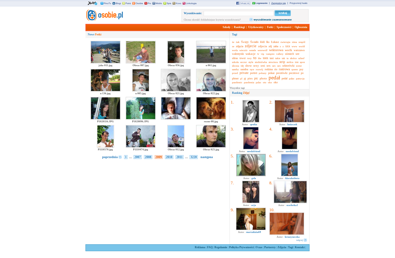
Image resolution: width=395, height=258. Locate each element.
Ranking (241, 92)
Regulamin (220, 247)
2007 (137, 157)
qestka (253, 124)
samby (235, 69)
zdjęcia (239, 46)
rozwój (259, 69)
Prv (149, 3)
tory (249, 58)
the (259, 58)
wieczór (243, 50)
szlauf (301, 58)
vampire (270, 53)
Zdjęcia (282, 247)
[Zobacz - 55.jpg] (286, 234)
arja (253, 205)
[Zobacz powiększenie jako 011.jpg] (105, 62)
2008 (148, 157)
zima (294, 42)
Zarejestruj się (278, 3)
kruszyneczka (292, 236)
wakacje (251, 53)
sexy (256, 65)
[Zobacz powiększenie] (176, 118)
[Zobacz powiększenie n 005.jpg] (140, 90)
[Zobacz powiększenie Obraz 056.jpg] (175, 62)
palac (258, 82)
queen (294, 69)
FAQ (210, 247)
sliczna (235, 65)
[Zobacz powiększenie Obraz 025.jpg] (211, 146)
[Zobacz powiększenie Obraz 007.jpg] (141, 62)
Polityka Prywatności (241, 247)
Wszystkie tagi (237, 87)
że (233, 42)
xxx (287, 46)
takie (277, 58)
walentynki (238, 53)
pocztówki (281, 73)
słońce (293, 58)
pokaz (271, 73)
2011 (179, 157)
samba (244, 69)
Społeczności (284, 27)
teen (265, 58)
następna (206, 157)
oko (270, 82)
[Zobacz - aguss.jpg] (250, 121)
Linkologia (191, 3)
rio (275, 69)
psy (301, 69)
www (294, 46)
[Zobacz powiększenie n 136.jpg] (105, 90)
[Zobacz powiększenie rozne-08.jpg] (211, 118)
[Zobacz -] (251, 148)
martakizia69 (253, 232)
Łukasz (275, 42)
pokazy (263, 73)
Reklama (200, 247)
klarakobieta (292, 178)
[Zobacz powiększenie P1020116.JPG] (105, 118)
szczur (243, 62)
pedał (274, 78)
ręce (252, 69)
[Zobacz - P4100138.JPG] (289, 121)
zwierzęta (285, 42)
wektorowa (276, 50)
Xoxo (178, 3)
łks (268, 42)
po (302, 73)
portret (253, 73)
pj (245, 78)
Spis (169, 3)
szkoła (235, 62)
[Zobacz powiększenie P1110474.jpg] (140, 146)
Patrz (128, 3)
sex (269, 65)
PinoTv (107, 3)
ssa (296, 62)
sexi (263, 65)
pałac (291, 78)
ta (287, 58)
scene (299, 65)
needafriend (253, 151)
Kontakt (300, 247)
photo (263, 78)
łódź (262, 42)
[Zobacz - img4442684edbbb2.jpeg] (289, 175)
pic (256, 78)
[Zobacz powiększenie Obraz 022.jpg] (211, 90)
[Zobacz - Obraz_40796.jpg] (251, 229)
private (244, 73)
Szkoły (226, 27)
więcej (299, 240)
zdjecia (262, 46)
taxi (272, 58)
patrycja (300, 78)
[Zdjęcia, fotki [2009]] (104, 19)
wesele (252, 50)
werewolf (262, 50)
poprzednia (110, 157)
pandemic (237, 82)
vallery (279, 53)
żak (238, 42)
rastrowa (284, 69)
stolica (290, 62)
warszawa (299, 50)
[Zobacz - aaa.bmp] (251, 175)
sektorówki (288, 65)
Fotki (270, 27)
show (248, 65)
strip (282, 62)
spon (302, 62)
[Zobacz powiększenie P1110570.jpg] (105, 146)
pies (250, 78)
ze (233, 46)
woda (235, 50)
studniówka (261, 62)
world (302, 46)
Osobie (139, 3)
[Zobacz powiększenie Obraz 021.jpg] (176, 90)
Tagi (290, 247)
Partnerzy (270, 247)
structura (273, 62)
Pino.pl (92, 3)
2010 (169, 157)
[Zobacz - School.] (290, 202)
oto (264, 82)
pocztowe (294, 73)
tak (283, 58)
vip (262, 53)
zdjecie (250, 46)
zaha (275, 46)
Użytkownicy (256, 27)
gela (253, 178)
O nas (259, 247)
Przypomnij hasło (298, 3)
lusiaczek (292, 124)
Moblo (159, 3)
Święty (245, 42)
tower (243, 58)
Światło (254, 42)
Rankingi (239, 27)
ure (297, 53)
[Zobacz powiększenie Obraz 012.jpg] (175, 146)
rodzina (269, 69)
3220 (193, 157)
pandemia (249, 82)
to (254, 58)
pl (241, 78)
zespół (302, 42)
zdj (270, 46)
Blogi (118, 3)
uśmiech (289, 53)
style (250, 62)
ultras (235, 58)
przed (235, 73)
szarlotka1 (292, 205)
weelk (288, 50)
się (242, 65)
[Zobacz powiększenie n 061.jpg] (211, 62)
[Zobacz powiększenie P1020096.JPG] (141, 118)
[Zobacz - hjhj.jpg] (251, 202)
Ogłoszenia (301, 27)
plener (235, 78)
